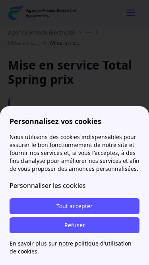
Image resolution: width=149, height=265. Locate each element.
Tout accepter (74, 206)
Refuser (74, 225)
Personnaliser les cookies (48, 186)
